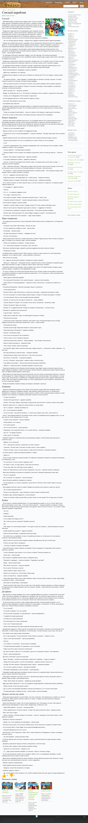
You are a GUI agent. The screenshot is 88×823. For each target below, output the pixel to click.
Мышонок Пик (71, 181)
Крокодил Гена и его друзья (75, 172)
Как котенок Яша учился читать (74, 207)
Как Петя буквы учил (73, 194)
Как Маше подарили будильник (73, 197)
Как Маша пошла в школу (75, 201)
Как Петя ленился (73, 191)
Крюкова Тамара (11, 9)
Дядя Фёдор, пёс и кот (74, 162)
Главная (4, 9)
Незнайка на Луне (73, 160)
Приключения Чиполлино (75, 167)
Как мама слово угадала (74, 204)
